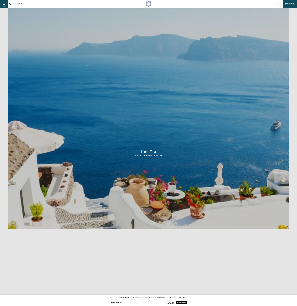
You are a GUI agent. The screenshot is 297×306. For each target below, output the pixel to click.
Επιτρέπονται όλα (181, 302)
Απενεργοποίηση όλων (116, 302)
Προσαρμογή (170, 302)
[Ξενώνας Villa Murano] (148, 4)
